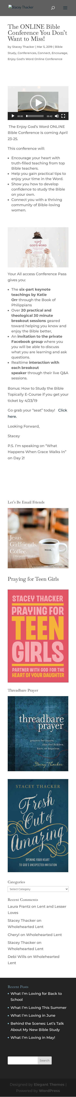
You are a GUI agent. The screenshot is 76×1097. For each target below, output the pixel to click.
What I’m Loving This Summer (38, 1007)
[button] (38, 103)
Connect (44, 53)
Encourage (59, 53)
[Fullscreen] (63, 116)
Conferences (27, 53)
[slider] (35, 116)
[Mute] (57, 116)
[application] (38, 103)
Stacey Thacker (23, 47)
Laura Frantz (19, 906)
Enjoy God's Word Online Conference (35, 59)
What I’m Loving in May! (33, 1037)
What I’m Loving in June (33, 1015)
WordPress (49, 1091)
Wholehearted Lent (25, 927)
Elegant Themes (49, 1084)
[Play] (13, 116)
